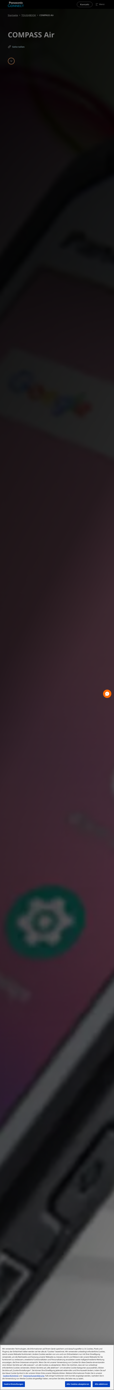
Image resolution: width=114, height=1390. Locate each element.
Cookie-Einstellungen (13, 1384)
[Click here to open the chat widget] (107, 694)
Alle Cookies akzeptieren (78, 1384)
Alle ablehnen (101, 1384)
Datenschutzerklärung (33, 1375)
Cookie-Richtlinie (10, 1375)
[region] (57, 1367)
